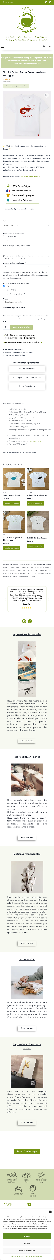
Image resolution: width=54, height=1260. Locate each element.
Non (8, 240)
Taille (5, 221)
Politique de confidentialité (33, 1256)
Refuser (27, 1243)
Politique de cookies (17, 1256)
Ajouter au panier (21, 327)
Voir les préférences (27, 1251)
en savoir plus (35, 441)
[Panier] (49, 46)
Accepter (27, 1236)
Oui (11, 236)
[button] (50, 1212)
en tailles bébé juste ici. (31, 177)
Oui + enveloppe (16, 294)
